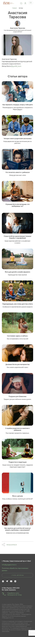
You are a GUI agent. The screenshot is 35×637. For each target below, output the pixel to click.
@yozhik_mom (16, 66)
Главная (14, 8)
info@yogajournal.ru (9, 565)
